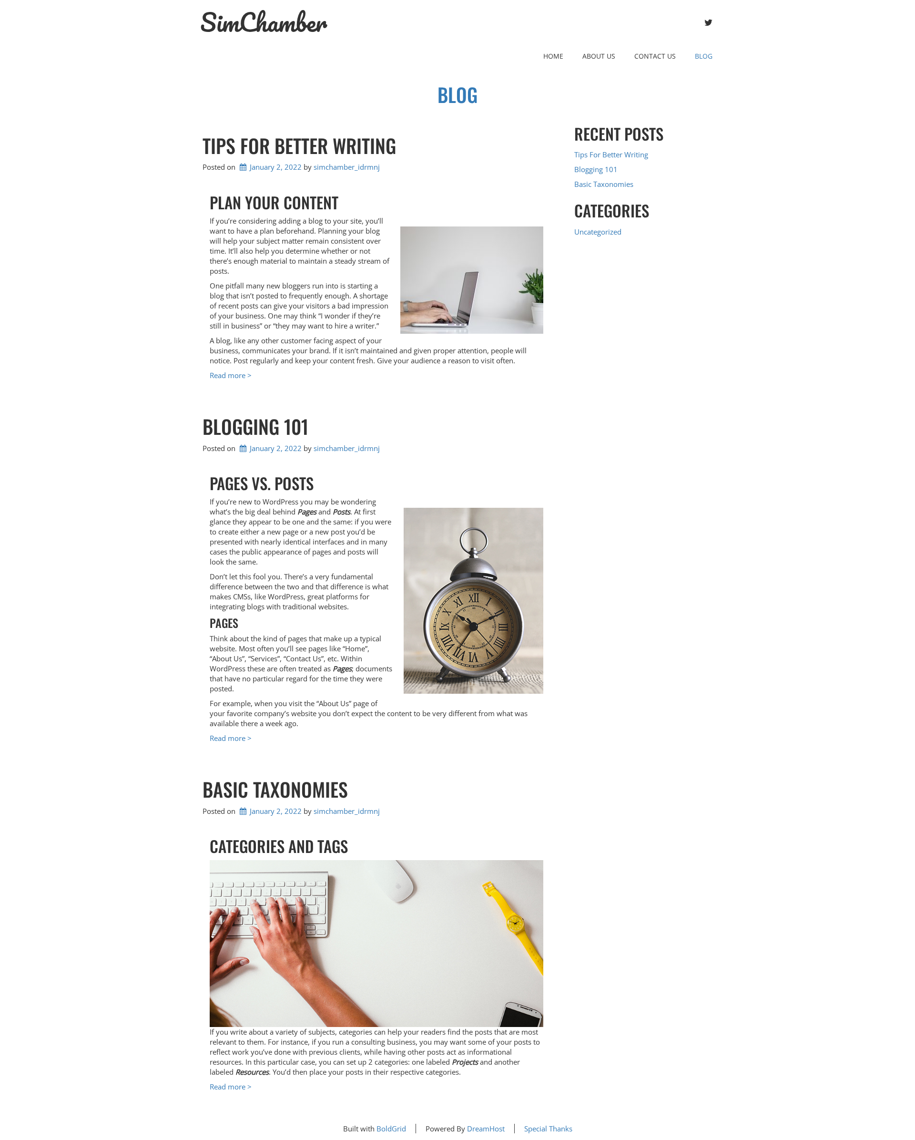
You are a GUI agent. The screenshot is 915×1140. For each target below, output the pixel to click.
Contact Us (655, 56)
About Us (598, 56)
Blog (703, 56)
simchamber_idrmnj (347, 167)
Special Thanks (548, 1128)
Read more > (231, 375)
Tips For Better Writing (299, 145)
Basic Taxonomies (275, 789)
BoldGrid (391, 1128)
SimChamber (263, 22)
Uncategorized (597, 231)
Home (553, 56)
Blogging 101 (255, 426)
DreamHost (486, 1128)
